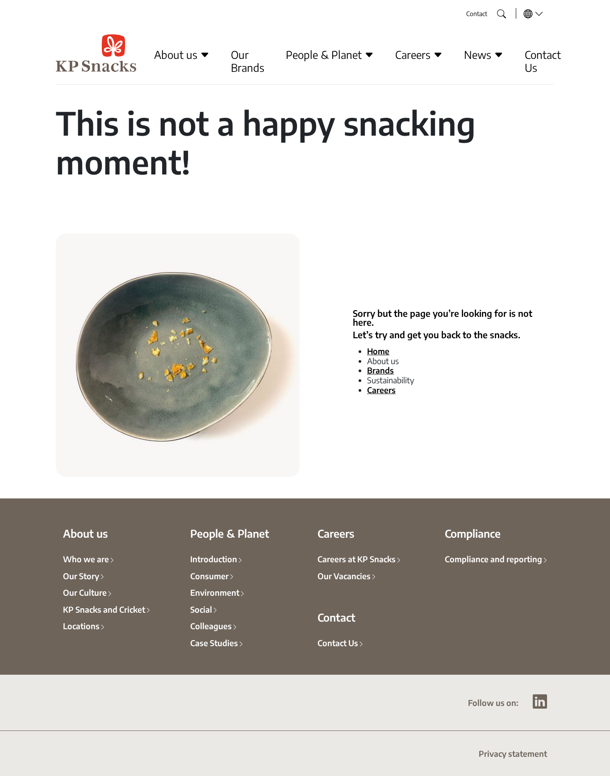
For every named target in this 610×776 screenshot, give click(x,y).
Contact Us (543, 61)
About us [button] (177, 54)
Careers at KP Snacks (357, 558)
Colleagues (211, 625)
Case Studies (214, 642)
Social (201, 609)
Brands (380, 370)
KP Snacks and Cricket (104, 609)
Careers (381, 389)
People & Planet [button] (325, 54)
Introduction (213, 558)
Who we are (86, 558)
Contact (476, 13)
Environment (214, 592)
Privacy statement (513, 753)
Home (378, 350)
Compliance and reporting (493, 558)
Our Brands (247, 61)
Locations (81, 625)
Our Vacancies (344, 575)
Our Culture (85, 592)
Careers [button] (414, 54)
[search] (494, 11)
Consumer (209, 575)
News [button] (479, 54)
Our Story (81, 575)
